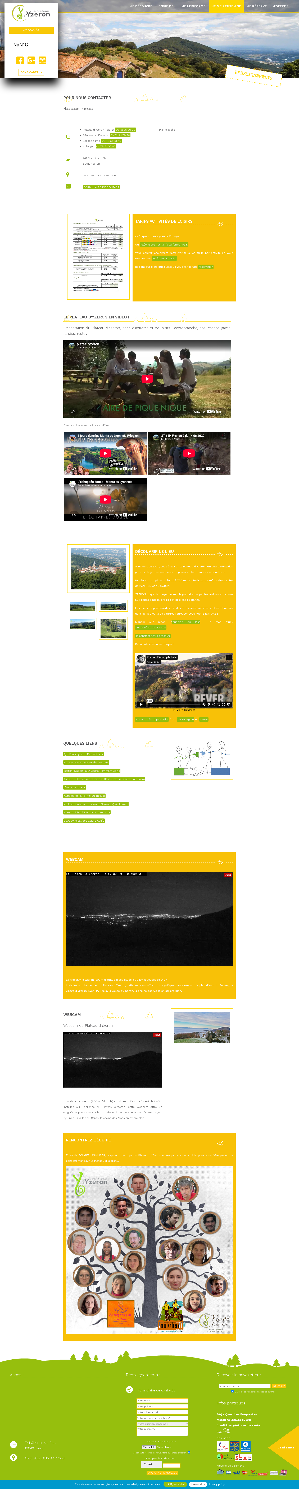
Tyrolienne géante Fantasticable (84, 754)
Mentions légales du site (234, 1419)
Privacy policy (217, 1484)
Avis (220, 1432)
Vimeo (204, 719)
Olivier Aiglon (186, 719)
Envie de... (167, 6)
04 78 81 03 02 (105, 146)
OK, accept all (176, 1484)
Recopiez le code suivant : (162, 1458)
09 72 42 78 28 (120, 135)
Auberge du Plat (186, 622)
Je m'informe (194, 6)
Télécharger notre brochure (153, 635)
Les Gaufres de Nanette (151, 627)
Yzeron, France (31, 44)
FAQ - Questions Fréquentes (237, 1414)
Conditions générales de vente (238, 1425)
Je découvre (141, 6)
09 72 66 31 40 (111, 140)
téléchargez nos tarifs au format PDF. (164, 244)
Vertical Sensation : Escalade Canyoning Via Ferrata (96, 804)
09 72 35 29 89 (125, 129)
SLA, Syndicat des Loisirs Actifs (84, 820)
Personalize (198, 1484)
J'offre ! (280, 6)
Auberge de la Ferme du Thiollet (84, 795)
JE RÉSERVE (286, 1447)
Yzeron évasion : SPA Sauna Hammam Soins (92, 770)
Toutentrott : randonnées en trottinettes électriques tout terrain (104, 779)
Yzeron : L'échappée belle (152, 719)
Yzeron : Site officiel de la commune (87, 812)
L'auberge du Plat (75, 787)
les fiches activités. (164, 258)
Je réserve (257, 6)
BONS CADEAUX (31, 72)
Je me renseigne (226, 6)
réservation (206, 266)
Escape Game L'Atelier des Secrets (86, 762)
